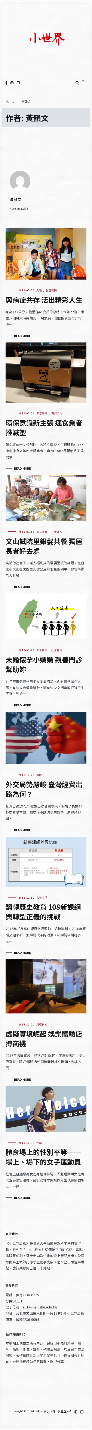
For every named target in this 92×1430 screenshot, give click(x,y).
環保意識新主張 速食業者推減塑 (44, 427)
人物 (39, 290)
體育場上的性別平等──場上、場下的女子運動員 (43, 1157)
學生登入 (63, 1411)
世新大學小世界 (44, 1411)
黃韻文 (15, 199)
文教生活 (41, 897)
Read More (22, 336)
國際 (39, 775)
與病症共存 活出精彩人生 (44, 300)
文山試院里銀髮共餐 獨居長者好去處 (44, 546)
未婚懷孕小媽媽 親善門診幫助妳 (44, 664)
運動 (39, 1142)
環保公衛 (56, 413)
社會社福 (56, 532)
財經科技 (41, 1024)
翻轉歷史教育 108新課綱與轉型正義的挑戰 (43, 911)
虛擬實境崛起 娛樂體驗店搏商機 (44, 1038)
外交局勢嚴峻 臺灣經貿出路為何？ (44, 789)
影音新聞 (51, 290)
